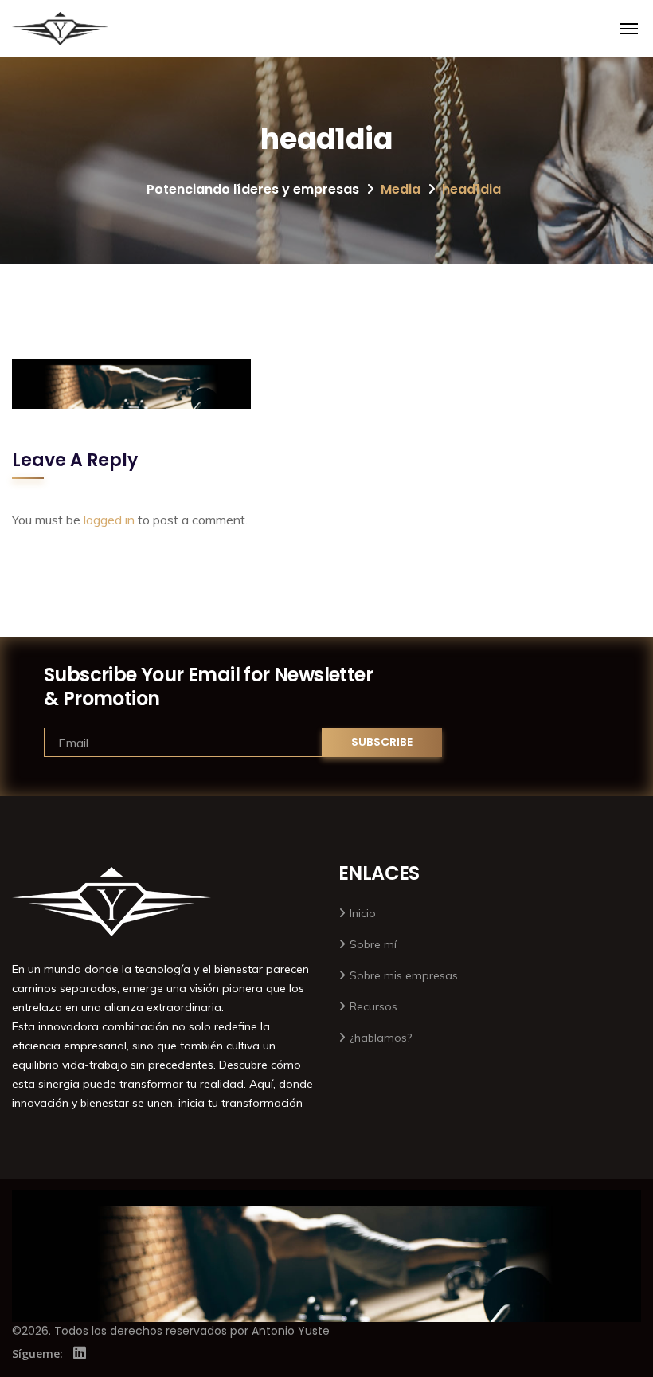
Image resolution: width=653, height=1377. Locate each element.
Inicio (363, 913)
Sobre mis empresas (404, 975)
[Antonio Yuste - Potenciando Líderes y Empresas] (60, 28)
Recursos (373, 1006)
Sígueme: (37, 1353)
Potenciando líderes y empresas (253, 189)
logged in (109, 520)
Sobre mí (373, 944)
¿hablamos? (381, 1037)
